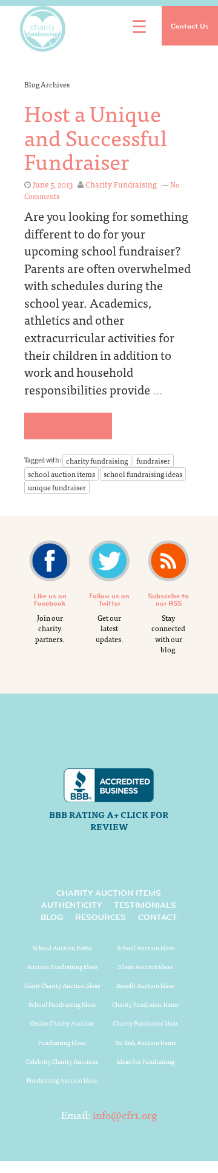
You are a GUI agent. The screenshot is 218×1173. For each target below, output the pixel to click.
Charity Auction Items (108, 892)
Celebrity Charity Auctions (62, 1061)
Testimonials (145, 904)
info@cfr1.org (125, 1114)
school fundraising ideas (143, 474)
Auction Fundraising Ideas (62, 967)
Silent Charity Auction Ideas (62, 985)
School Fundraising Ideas (62, 1004)
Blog (52, 916)
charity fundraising (97, 461)
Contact (157, 916)
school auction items (61, 474)
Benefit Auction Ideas (145, 985)
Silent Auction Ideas (145, 967)
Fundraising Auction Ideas (62, 1080)
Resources (100, 916)
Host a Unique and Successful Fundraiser (95, 136)
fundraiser (153, 461)
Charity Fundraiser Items (145, 1004)
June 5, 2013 (53, 184)
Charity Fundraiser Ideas (145, 1023)
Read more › (65, 426)
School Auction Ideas (145, 948)
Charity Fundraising (121, 184)
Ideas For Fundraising (145, 1061)
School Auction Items (62, 948)
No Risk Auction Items (145, 1042)
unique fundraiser (57, 487)
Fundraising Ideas (61, 1042)
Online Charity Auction (61, 1023)
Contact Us (190, 26)
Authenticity (71, 904)
